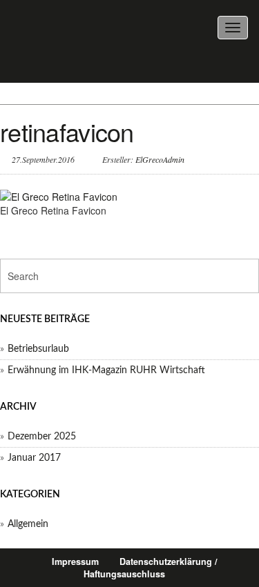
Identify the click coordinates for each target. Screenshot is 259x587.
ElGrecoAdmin (159, 159)
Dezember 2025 (42, 436)
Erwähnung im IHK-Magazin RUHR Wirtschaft (106, 370)
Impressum (75, 561)
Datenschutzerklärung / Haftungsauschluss (151, 567)
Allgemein (28, 524)
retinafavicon (67, 131)
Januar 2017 (34, 458)
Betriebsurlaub (38, 349)
